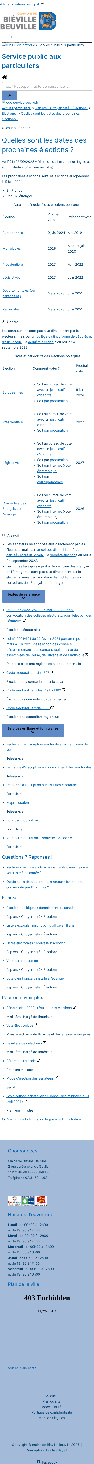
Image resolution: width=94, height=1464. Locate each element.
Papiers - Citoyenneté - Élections (61, 108)
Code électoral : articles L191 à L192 (34, 690)
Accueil (51, 1396)
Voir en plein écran (22, 1368)
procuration (59, 460)
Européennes (13, 233)
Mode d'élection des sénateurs (30, 1078)
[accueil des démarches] (5, 79)
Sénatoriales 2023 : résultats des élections (39, 1008)
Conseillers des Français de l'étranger (14, 508)
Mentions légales (52, 1418)
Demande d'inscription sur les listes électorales (42, 785)
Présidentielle (13, 264)
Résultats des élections (24, 1043)
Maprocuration (17, 803)
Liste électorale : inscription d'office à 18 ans (40, 925)
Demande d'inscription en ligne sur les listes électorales (48, 767)
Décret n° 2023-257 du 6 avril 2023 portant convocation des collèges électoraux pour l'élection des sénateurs (49, 615)
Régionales (11, 309)
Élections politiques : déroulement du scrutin (40, 908)
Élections (9, 113)
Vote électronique (20, 1025)
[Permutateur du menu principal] (10, 37)
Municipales (12, 248)
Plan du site (51, 1401)
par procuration (56, 401)
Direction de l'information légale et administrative (43, 1119)
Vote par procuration (22, 820)
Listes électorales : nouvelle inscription (36, 943)
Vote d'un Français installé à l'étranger (35, 978)
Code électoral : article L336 (28, 708)
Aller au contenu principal (20, 4)
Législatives (12, 277)
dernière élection (41, 342)
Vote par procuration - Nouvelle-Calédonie (39, 838)
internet (56, 511)
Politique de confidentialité (51, 1412)
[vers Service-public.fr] (20, 103)
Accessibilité (51, 1407)
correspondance (50, 482)
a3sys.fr (62, 1450)
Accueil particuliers (16, 108)
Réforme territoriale (21, 1061)
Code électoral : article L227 (28, 673)
